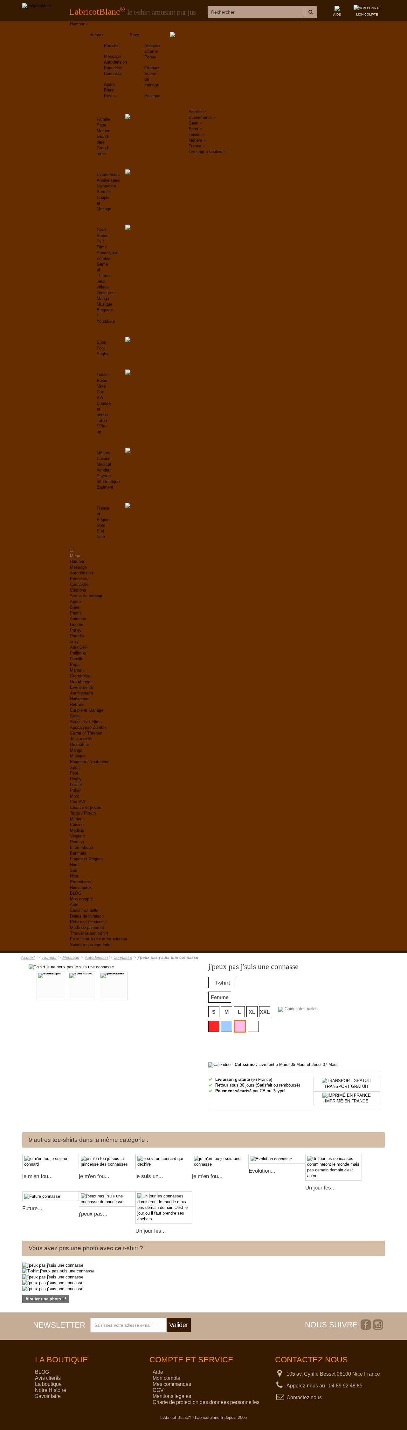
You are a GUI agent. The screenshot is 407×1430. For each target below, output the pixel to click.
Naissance (106, 186)
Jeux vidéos (81, 738)
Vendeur (104, 470)
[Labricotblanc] (37, 6)
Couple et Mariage (86, 710)
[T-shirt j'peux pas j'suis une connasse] (113, 986)
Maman (103, 130)
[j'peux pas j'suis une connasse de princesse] (107, 1199)
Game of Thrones (86, 733)
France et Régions (87, 859)
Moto (101, 386)
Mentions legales (172, 1396)
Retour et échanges (88, 921)
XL (252, 1012)
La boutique (48, 1384)
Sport (102, 342)
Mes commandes (172, 1384)
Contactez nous (304, 1397)
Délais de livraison (87, 916)
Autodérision (115, 62)
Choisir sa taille (84, 910)
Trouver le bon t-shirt (89, 933)
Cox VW (77, 801)
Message (112, 56)
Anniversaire (108, 180)
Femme (220, 997)
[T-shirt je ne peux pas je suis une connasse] (71, 966)
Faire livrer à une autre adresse (98, 939)
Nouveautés (81, 887)
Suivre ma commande (90, 944)
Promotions (80, 881)
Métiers (103, 453)
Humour (96, 34)
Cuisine (103, 458)
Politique (152, 95)
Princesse (113, 67)
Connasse (113, 73)
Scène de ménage (86, 595)
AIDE (337, 14)
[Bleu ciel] (226, 1026)
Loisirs (103, 374)
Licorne (151, 51)
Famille (103, 119)
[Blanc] (253, 1026)
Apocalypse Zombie (88, 727)
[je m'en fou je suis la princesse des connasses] (107, 1161)
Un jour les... (320, 1188)
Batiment (105, 487)
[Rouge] (214, 1026)
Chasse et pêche (85, 807)
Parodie (111, 45)
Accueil (28, 957)
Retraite (104, 191)
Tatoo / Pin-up (102, 426)
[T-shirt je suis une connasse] (51, 986)
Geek (102, 229)
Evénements (108, 174)
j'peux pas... (93, 1214)
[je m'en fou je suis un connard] (50, 1161)
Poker (102, 380)
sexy (74, 641)
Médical (104, 464)
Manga (103, 298)
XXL (265, 1012)
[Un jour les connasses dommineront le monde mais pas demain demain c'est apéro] (333, 1167)
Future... (32, 1208)
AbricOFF (79, 647)
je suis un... (149, 1176)
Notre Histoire (50, 1390)
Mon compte (81, 899)
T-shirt (222, 983)
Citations (152, 67)
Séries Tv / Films (102, 241)
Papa (101, 125)
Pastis (110, 95)
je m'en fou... (37, 1176)
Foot (101, 348)
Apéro (109, 84)
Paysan (104, 475)
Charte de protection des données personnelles (206, 1402)
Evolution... (262, 1171)
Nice (101, 536)
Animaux (152, 45)
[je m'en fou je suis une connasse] (220, 1161)
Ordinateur (106, 292)
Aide (74, 904)
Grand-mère (81, 681)
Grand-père (80, 676)
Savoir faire (48, 1396)
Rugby (102, 353)
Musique (104, 304)
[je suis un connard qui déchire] (163, 1161)
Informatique (108, 481)
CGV (158, 1390)
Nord (101, 525)
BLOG (75, 893)
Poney (150, 57)
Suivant (164, 987)
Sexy (134, 34)
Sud (100, 531)
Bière (109, 90)
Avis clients (48, 1378)
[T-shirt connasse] (82, 986)
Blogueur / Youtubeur (89, 761)
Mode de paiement (87, 927)
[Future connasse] (50, 1196)
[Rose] (240, 1026)
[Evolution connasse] (277, 1159)
